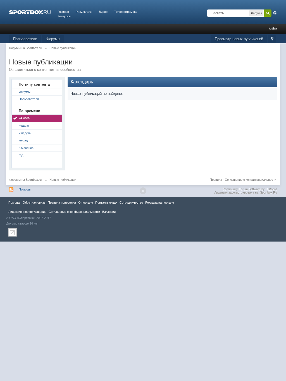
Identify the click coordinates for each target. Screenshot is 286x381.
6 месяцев (26, 147)
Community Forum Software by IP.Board (250, 189)
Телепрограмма (125, 11)
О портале (85, 202)
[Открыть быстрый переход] (272, 39)
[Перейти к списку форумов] (30, 11)
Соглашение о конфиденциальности (250, 179)
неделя (24, 125)
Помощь (25, 189)
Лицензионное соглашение (27, 211)
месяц (23, 140)
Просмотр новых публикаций (239, 39)
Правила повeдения (62, 202)
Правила (216, 179)
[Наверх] (143, 190)
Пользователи (25, 39)
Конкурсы (64, 16)
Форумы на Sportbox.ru (25, 179)
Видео (103, 11)
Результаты (84, 11)
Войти (273, 28)
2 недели (25, 133)
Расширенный (275, 13)
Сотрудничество (131, 202)
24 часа (24, 118)
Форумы (53, 39)
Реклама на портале (159, 202)
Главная (63, 11)
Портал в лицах (106, 202)
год (21, 155)
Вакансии (109, 211)
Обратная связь (34, 202)
